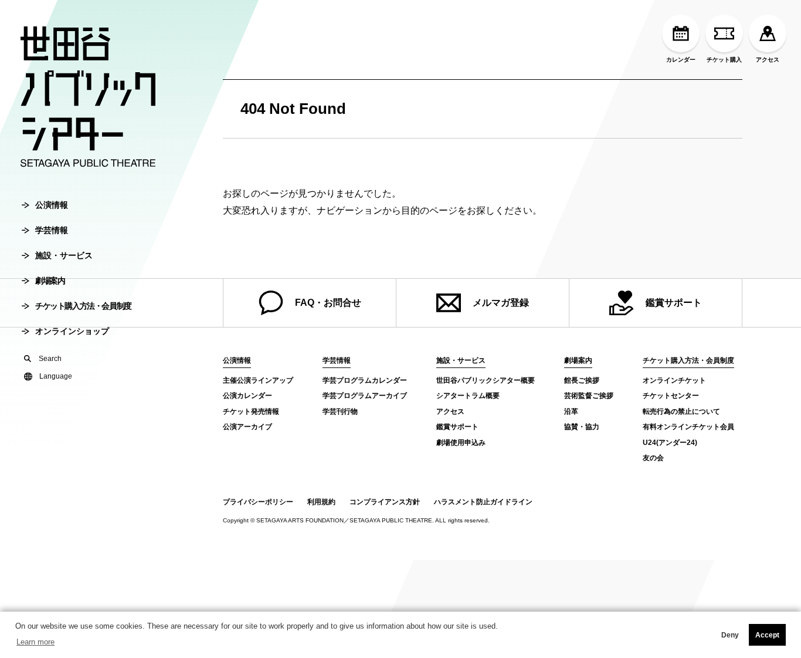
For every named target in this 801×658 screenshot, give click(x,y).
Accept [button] (767, 635)
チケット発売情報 (251, 411)
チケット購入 (724, 59)
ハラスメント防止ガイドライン (483, 502)
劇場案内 (50, 280)
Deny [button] (730, 635)
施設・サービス (64, 255)
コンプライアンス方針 (384, 502)
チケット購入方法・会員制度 (83, 306)
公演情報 (51, 205)
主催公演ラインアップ (258, 380)
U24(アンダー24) (670, 442)
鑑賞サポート (674, 303)
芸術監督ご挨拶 (588, 396)
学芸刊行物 (340, 411)
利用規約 (321, 502)
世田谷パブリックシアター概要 (485, 380)
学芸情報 (51, 230)
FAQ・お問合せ (328, 303)
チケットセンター (671, 396)
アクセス (767, 59)
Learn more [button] (35, 641)
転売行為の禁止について (681, 411)
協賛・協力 (581, 427)
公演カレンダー (247, 396)
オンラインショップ (72, 331)
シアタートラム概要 (468, 396)
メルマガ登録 (501, 303)
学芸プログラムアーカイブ (365, 396)
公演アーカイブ (247, 427)
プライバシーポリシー (258, 502)
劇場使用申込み (461, 442)
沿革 (571, 411)
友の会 (653, 458)
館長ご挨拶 (581, 380)
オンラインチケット (674, 380)
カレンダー (680, 59)
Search (50, 358)
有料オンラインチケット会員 (688, 427)
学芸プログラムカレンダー (365, 380)
